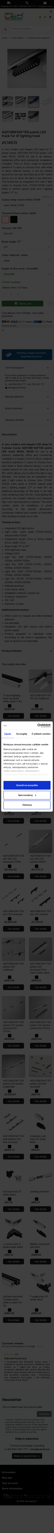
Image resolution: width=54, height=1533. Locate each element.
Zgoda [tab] (7, 734)
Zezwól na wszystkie (27, 785)
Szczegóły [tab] (21, 734)
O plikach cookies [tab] (41, 734)
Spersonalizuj (25, 795)
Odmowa (27, 805)
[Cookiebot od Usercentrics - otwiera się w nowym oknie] (38, 725)
